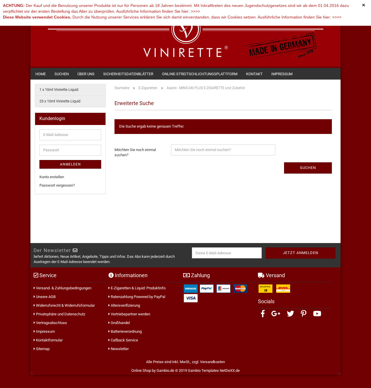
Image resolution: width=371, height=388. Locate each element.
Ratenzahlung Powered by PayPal (137, 297)
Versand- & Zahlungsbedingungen (63, 288)
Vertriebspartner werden (130, 314)
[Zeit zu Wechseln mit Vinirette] (185, 37)
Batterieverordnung (126, 331)
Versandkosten (212, 362)
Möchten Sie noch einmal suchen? (135, 152)
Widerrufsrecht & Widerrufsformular (65, 305)
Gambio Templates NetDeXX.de (214, 370)
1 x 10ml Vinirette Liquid (58, 89)
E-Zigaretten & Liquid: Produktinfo (138, 288)
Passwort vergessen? (57, 185)
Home (40, 74)
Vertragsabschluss (51, 323)
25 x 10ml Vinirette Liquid (59, 101)
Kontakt (254, 74)
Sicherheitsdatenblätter (128, 74)
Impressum (281, 74)
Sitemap (42, 349)
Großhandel (120, 323)
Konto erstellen (51, 177)
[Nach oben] (359, 379)
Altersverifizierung (125, 305)
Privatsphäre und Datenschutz (60, 314)
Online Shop (141, 370)
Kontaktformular (49, 340)
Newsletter (119, 349)
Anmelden (70, 164)
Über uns (85, 74)
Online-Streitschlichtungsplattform (199, 74)
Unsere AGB (45, 297)
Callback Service (124, 340)
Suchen (61, 74)
